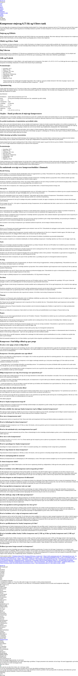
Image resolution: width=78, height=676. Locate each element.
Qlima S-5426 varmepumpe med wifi (52, 556)
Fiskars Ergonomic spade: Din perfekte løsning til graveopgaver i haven (17, 563)
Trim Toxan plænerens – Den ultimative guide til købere (47, 561)
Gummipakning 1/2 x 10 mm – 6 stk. (34, 557)
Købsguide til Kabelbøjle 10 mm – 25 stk (53, 557)
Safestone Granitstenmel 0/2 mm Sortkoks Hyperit (21, 561)
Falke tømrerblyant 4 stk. (68, 556)
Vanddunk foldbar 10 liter (68, 561)
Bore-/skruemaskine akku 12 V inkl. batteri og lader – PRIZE (50, 563)
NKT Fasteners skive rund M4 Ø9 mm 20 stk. (46, 558)
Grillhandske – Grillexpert (28, 558)
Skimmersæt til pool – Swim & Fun (22, 560)
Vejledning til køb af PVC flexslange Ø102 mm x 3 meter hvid (27, 556)
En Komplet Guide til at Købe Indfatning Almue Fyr (45, 560)
